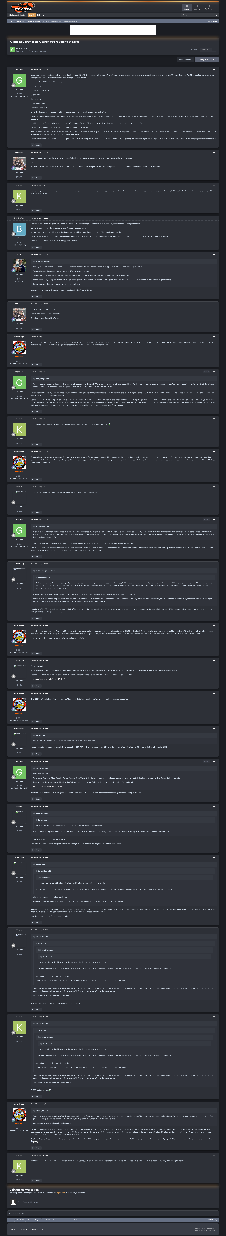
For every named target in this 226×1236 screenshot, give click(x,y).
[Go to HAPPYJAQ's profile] (19, 574)
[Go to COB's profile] (19, 265)
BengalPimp (19, 729)
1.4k (20, 588)
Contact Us (34, 1229)
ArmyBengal (19, 337)
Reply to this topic (207, 60)
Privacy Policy (23, 1229)
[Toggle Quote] (34, 261)
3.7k (20, 753)
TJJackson (19, 152)
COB (19, 255)
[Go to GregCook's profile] (12, 49)
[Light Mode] (43, 15)
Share (194, 50)
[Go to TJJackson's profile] (19, 163)
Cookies (42, 1229)
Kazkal (19, 185)
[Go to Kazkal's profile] (19, 196)
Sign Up (32, 15)
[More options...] (214, 69)
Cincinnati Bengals (39, 51)
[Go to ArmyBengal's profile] (19, 347)
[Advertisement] (113, 30)
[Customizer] (38, 15)
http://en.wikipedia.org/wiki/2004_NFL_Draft (48, 679)
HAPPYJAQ (19, 564)
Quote (38, 145)
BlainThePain (19, 218)
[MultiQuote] (33, 145)
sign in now (60, 1193)
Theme (13, 1229)
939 (20, 94)
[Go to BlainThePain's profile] (19, 229)
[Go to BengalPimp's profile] (19, 739)
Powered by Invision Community (204, 1230)
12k (19, 279)
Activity (197, 9)
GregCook (23, 48)
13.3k (20, 177)
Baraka (19, 487)
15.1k (20, 210)
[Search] (216, 15)
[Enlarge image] (111, 424)
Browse (186, 9)
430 (20, 511)
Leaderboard (209, 9)
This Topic (207, 15)
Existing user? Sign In (17, 15)
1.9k (20, 242)
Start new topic (185, 60)
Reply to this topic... (30, 1202)
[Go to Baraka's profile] (19, 497)
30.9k (20, 361)
